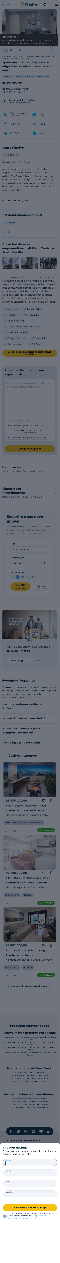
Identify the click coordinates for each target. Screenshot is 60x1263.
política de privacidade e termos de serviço (26, 1217)
